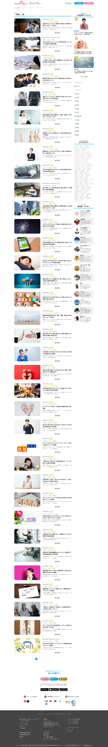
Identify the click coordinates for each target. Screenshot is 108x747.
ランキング (48, 713)
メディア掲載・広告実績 (48, 737)
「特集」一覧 (38, 7)
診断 (76, 50)
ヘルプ (21, 738)
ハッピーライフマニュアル (58, 713)
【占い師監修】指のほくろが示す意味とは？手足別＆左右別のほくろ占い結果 (83, 53)
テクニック (46, 21)
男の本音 (55, 459)
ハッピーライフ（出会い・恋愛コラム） (51, 739)
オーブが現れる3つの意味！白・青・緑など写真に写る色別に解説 (83, 72)
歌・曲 (86, 183)
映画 (81, 183)
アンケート (79, 82)
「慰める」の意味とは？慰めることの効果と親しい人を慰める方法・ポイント (57, 608)
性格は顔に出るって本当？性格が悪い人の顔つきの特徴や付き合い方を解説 (57, 571)
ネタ (50, 276)
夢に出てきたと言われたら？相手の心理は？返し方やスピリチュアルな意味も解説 (57, 261)
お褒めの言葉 (46, 735)
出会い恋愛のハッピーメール (20, 7)
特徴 (53, 39)
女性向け (50, 112)
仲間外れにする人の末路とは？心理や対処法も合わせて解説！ (57, 134)
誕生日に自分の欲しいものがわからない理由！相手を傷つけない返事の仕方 (57, 371)
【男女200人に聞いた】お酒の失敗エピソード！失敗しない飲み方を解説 (57, 462)
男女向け (54, 94)
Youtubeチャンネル (85, 148)
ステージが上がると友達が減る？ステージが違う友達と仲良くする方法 (57, 626)
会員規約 (45, 719)
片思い (78, 120)
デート (90, 156)
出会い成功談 (46, 733)
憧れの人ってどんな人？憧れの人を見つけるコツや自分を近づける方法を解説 (57, 97)
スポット (45, 295)
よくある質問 (22, 728)
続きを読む (57, 32)
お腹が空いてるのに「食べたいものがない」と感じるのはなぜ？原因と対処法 (57, 480)
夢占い (87, 173)
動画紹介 (82, 171)
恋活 (77, 112)
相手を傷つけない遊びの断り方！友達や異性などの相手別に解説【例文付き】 (57, 334)
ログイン (63, 678)
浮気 (91, 183)
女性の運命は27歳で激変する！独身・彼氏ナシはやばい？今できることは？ (57, 115)
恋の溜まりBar (85, 179)
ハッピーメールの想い (24, 724)
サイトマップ (69, 731)
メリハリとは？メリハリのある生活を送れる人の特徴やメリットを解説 (57, 498)
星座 (76, 183)
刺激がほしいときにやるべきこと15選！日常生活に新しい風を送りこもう (57, 152)
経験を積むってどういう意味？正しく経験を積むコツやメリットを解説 (57, 589)
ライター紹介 (68, 713)
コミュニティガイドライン (48, 726)
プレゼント (51, 313)
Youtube (77, 148)
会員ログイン (22, 736)
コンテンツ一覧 (70, 729)
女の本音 (45, 459)
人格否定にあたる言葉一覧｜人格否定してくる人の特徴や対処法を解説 (57, 535)
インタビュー (78, 152)
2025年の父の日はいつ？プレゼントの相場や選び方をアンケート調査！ (57, 644)
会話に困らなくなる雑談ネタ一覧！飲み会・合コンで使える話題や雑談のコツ (57, 280)
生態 (87, 185)
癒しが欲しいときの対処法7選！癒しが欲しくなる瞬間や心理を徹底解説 (57, 188)
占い (88, 171)
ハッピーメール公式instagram (73, 721)
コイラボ (81, 154)
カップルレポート (46, 731)
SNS (81, 146)
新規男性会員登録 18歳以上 (25, 734)
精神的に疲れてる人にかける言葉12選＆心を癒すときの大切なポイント (57, 79)
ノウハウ (51, 21)
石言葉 (55, 404)
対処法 (49, 39)
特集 (52, 19)
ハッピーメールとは (23, 722)
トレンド (78, 90)
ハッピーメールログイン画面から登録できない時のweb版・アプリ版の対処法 (83, 33)
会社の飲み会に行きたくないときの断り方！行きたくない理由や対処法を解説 (57, 389)
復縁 (86, 177)
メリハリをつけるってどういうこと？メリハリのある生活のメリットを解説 (57, 444)
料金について (22, 726)
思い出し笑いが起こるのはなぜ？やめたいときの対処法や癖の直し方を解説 (57, 425)
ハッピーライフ (31, 7)
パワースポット (78, 162)
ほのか (84, 150)
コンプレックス (89, 154)
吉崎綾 (81, 173)
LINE (44, 240)
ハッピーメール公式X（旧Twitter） (74, 719)
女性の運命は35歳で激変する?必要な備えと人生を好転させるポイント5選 (57, 207)
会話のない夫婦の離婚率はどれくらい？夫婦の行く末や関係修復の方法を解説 (57, 553)
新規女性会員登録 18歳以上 (25, 732)
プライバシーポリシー (47, 721)
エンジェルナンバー (86, 152)
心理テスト (77, 179)
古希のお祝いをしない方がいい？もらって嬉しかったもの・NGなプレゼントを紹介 (57, 517)
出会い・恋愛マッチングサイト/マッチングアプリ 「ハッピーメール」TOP (29, 720)
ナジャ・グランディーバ (80, 158)
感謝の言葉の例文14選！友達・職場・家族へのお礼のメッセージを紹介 (57, 316)
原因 (45, 39)
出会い (76, 30)
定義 (77, 105)
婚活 (77, 101)
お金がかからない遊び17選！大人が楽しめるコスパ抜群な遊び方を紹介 (57, 298)
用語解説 (50, 222)
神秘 (76, 69)
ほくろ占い (77, 150)
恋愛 (50, 258)
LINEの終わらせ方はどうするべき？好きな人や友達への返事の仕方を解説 (57, 352)
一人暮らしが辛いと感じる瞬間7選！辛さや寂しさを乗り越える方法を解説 (57, 61)
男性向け (77, 189)
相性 (82, 189)
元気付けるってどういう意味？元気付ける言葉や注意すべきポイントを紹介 (57, 24)
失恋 (77, 97)
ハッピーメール (84, 160)
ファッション (86, 162)
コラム (78, 86)
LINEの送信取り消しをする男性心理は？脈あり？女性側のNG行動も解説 (57, 243)
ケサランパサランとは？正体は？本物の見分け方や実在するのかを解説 (57, 225)
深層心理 (56, 21)
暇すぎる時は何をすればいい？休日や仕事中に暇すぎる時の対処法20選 (57, 170)
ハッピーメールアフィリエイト (73, 727)
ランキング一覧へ (84, 76)
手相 (81, 181)
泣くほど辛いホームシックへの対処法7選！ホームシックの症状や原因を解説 (57, 43)
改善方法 (50, 422)
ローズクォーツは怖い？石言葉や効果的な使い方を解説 (57, 407)
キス (76, 154)
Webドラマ (87, 146)
